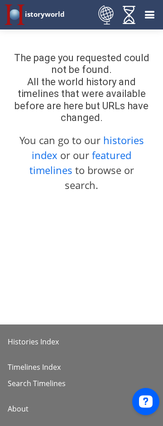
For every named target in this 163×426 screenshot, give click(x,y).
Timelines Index (34, 367)
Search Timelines (37, 383)
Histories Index (33, 341)
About (18, 408)
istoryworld (45, 14)
